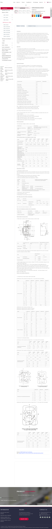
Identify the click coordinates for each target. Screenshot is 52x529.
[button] (7, 65)
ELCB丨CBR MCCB (5, 47)
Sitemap (24, 526)
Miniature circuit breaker (6, 515)
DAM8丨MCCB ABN (7, 32)
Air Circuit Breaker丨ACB (6, 52)
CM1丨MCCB (6, 17)
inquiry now (24, 519)
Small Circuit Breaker (35, 527)
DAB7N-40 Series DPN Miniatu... (9, 80)
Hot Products (20, 526)
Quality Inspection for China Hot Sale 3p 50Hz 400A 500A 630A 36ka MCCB (31, 453)
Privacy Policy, (16, 526)
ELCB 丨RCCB (5, 45)
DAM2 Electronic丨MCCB (7, 22)
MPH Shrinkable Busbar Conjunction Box (6, 58)
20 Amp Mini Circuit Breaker (43, 527)
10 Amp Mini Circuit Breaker (27, 527)
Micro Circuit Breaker (19, 527)
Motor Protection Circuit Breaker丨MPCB (6, 50)
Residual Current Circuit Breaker (6, 521)
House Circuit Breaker (12, 527)
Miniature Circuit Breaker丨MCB (6, 39)
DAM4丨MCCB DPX (7, 26)
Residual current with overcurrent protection (6, 518)
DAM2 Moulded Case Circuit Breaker (8, 500)
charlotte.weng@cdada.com (38, 13)
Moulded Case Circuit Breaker (5, 513)
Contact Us (41, 2)
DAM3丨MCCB (6, 24)
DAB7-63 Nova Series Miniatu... (9, 77)
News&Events (28, 2)
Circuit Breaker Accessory (6, 60)
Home (14, 2)
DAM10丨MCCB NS (7, 36)
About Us (18, 2)
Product (23, 2)
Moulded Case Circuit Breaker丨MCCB (6, 11)
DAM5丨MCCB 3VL (7, 28)
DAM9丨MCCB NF (6, 34)
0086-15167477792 (37, 12)
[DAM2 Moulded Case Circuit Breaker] (9, 497)
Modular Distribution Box (6, 55)
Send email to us (47, 17)
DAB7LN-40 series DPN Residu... (9, 71)
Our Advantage (35, 2)
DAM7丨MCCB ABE (7, 30)
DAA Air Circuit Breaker (8, 67)
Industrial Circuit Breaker (4, 527)
